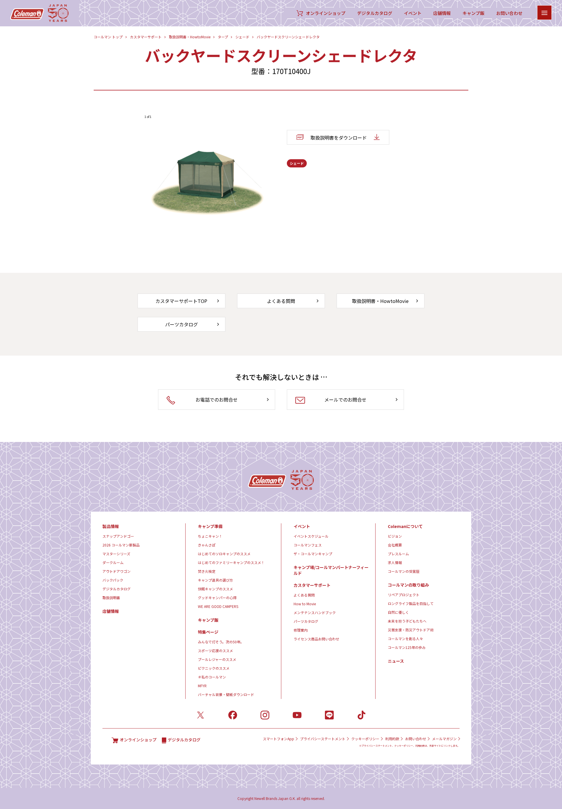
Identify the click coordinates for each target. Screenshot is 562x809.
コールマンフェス (308, 544)
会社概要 (395, 544)
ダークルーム (113, 562)
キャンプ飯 (473, 13)
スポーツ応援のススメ (215, 650)
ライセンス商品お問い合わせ (316, 638)
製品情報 (110, 526)
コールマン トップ (108, 36)
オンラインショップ (325, 13)
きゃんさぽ (206, 544)
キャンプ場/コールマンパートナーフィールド (331, 570)
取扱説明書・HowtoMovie (189, 36)
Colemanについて (405, 526)
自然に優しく (398, 612)
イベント (413, 13)
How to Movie (305, 603)
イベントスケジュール (311, 536)
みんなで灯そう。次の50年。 (221, 641)
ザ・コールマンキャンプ (313, 553)
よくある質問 (304, 594)
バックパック (112, 579)
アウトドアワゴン (116, 571)
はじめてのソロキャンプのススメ (224, 553)
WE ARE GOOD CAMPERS (218, 606)
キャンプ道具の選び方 (215, 579)
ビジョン (395, 536)
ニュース (396, 661)
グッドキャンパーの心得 (217, 597)
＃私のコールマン (212, 676)
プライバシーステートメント (322, 739)
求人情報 (395, 562)
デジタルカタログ (374, 13)
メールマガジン (444, 739)
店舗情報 (442, 13)
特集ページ (208, 632)
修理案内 (301, 630)
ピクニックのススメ (213, 668)
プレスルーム (398, 553)
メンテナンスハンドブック (315, 612)
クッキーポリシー (365, 739)
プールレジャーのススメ (217, 659)
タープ (223, 36)
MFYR (202, 685)
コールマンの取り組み (408, 585)
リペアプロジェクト (403, 594)
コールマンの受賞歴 (403, 571)
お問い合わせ (509, 13)
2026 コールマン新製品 (121, 544)
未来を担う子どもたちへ (407, 620)
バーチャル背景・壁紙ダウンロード (226, 694)
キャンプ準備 (210, 526)
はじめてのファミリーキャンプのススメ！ (231, 562)
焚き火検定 (206, 571)
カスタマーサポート (146, 36)
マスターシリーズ (116, 553)
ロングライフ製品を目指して (411, 603)
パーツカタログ (306, 621)
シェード (242, 36)
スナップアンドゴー (118, 536)
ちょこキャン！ (210, 536)
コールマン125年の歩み (407, 647)
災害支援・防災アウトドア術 (411, 629)
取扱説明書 (111, 597)
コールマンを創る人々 (405, 638)
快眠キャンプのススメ (215, 588)
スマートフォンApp (278, 739)
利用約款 (392, 739)
